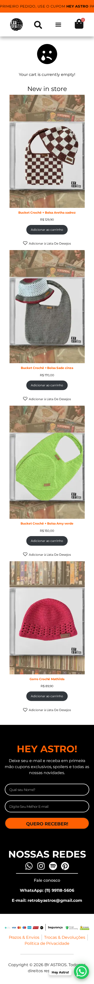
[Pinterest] (65, 866)
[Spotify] (53, 866)
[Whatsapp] (29, 866)
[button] (58, 24)
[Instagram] (41, 866)
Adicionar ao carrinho (47, 229)
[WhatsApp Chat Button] (81, 971)
